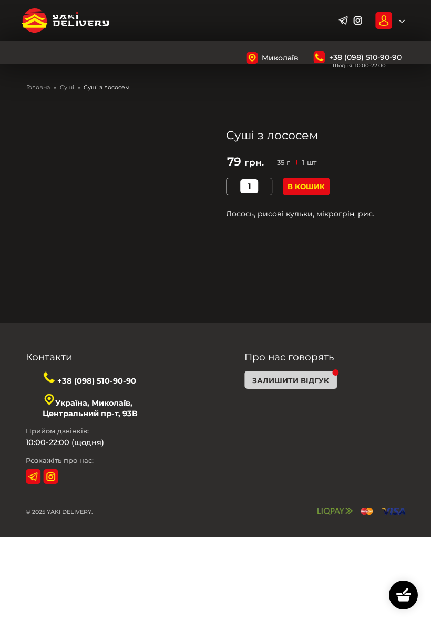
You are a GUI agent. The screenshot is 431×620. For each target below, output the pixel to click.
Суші (67, 87)
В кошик (306, 186)
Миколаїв (280, 57)
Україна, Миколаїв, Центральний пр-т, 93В (90, 408)
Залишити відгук (290, 380)
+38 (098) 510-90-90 (365, 57)
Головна (38, 87)
